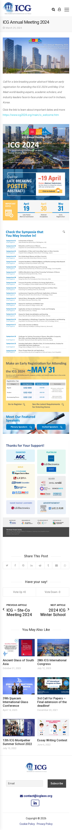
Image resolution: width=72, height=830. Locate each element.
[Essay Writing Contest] (53, 727)
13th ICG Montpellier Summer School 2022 (17, 742)
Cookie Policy (27, 824)
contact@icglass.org (38, 796)
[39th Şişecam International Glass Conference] (19, 685)
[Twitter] (7, 565)
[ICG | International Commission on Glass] (17, 8)
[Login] (59, 9)
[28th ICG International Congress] (53, 647)
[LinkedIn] (31, 565)
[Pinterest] (23, 565)
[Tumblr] (48, 565)
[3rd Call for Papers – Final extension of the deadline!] (53, 685)
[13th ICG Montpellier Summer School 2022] (19, 727)
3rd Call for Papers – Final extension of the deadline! (52, 702)
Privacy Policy (45, 824)
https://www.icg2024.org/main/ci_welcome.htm (31, 114)
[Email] (56, 565)
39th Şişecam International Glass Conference (15, 702)
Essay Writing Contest (52, 740)
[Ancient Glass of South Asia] (19, 647)
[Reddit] (40, 565)
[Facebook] (15, 565)
